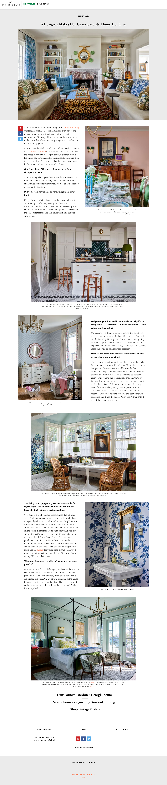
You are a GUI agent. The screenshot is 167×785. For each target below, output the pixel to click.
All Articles (29, 4)
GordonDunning (71, 127)
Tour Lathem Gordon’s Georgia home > (85, 694)
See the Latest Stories (83, 775)
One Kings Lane (11, 4)
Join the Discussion (83, 748)
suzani (40, 549)
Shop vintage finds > (85, 709)
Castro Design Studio (36, 151)
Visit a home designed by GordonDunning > (85, 702)
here (92, 682)
